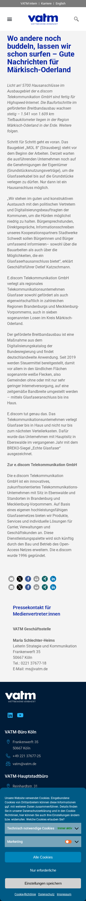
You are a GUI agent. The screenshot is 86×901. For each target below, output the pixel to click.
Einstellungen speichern (43, 883)
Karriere (46, 3)
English (60, 3)
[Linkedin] (10, 715)
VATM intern (29, 3)
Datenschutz (46, 894)
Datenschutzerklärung (37, 811)
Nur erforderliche (43, 870)
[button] (10, 19)
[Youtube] (20, 715)
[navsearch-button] (75, 19)
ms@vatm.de (36, 669)
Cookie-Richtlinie (25, 894)
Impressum (64, 894)
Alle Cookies (43, 857)
